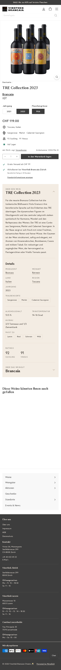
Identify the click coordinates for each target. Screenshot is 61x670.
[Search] (56, 15)
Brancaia (8, 94)
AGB (4, 532)
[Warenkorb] (50, 9)
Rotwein (36, 272)
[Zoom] (56, 77)
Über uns (6, 525)
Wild (39, 336)
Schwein (28, 336)
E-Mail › (5, 560)
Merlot (24, 300)
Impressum (6, 528)
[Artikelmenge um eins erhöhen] (16, 156)
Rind (19, 336)
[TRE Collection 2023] (20, 424)
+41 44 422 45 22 (9, 557)
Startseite (6, 82)
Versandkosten (21, 150)
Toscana (36, 281)
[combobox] (30, 15)
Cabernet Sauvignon (40, 300)
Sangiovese (12, 300)
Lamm (9, 336)
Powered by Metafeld (45, 664)
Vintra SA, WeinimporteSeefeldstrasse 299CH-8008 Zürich (12, 549)
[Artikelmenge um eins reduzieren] (5, 156)
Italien (9, 281)
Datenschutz (7, 536)
